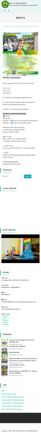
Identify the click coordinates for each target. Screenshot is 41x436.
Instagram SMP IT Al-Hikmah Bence (12, 403)
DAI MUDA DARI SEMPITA (17, 346)
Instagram (5, 320)
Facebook (5, 316)
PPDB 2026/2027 (14, 352)
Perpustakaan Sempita (8, 394)
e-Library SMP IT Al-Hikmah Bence (12, 397)
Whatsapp (5, 324)
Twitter (4, 318)
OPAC (3, 391)
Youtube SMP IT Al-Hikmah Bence (12, 406)
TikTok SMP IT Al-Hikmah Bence (11, 409)
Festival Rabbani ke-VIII (16, 365)
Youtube (5, 322)
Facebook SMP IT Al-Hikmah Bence (12, 400)
